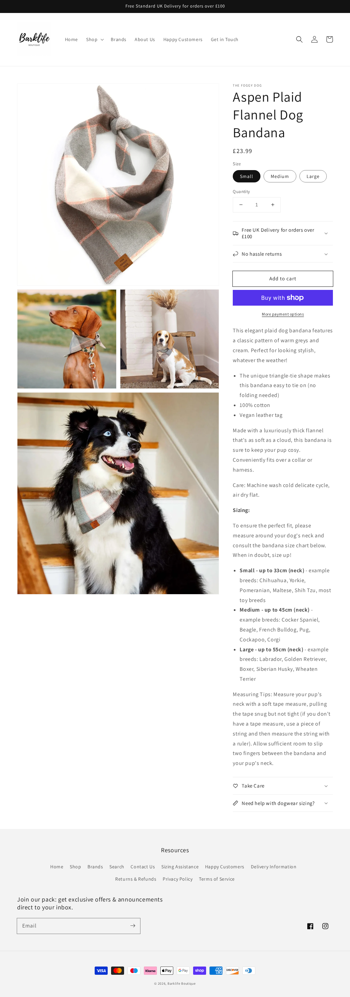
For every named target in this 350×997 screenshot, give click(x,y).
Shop (75, 867)
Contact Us (143, 867)
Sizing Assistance (180, 867)
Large (313, 176)
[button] (299, 39)
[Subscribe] (132, 925)
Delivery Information (274, 867)
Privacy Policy (177, 879)
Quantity (241, 191)
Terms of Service (217, 879)
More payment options (283, 314)
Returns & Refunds (135, 879)
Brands (95, 867)
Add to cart (282, 278)
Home (56, 867)
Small (246, 176)
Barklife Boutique (181, 983)
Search (116, 867)
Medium (280, 176)
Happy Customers (224, 867)
